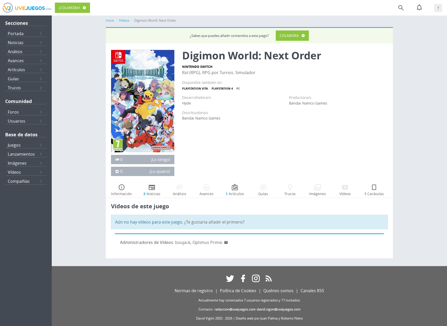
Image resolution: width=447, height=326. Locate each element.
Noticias (16, 42)
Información (121, 193)
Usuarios (16, 121)
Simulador (245, 72)
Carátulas (374, 193)
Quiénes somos (278, 290)
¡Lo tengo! (160, 159)
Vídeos (14, 172)
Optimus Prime (207, 242)
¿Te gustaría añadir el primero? (214, 222)
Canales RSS (312, 290)
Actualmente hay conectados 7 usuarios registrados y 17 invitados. (249, 300)
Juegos (14, 145)
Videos (124, 20)
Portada (16, 33)
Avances (16, 60)
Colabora (289, 35)
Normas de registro (194, 290)
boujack (182, 242)
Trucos (14, 88)
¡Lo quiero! (160, 171)
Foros (13, 112)
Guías (13, 79)
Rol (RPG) (191, 72)
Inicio (110, 20)
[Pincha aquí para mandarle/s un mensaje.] (226, 242)
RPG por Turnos (217, 72)
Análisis (15, 51)
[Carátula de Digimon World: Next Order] (142, 101)
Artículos (16, 70)
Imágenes (17, 163)
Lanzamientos (21, 154)
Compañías (19, 181)
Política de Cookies (238, 290)
